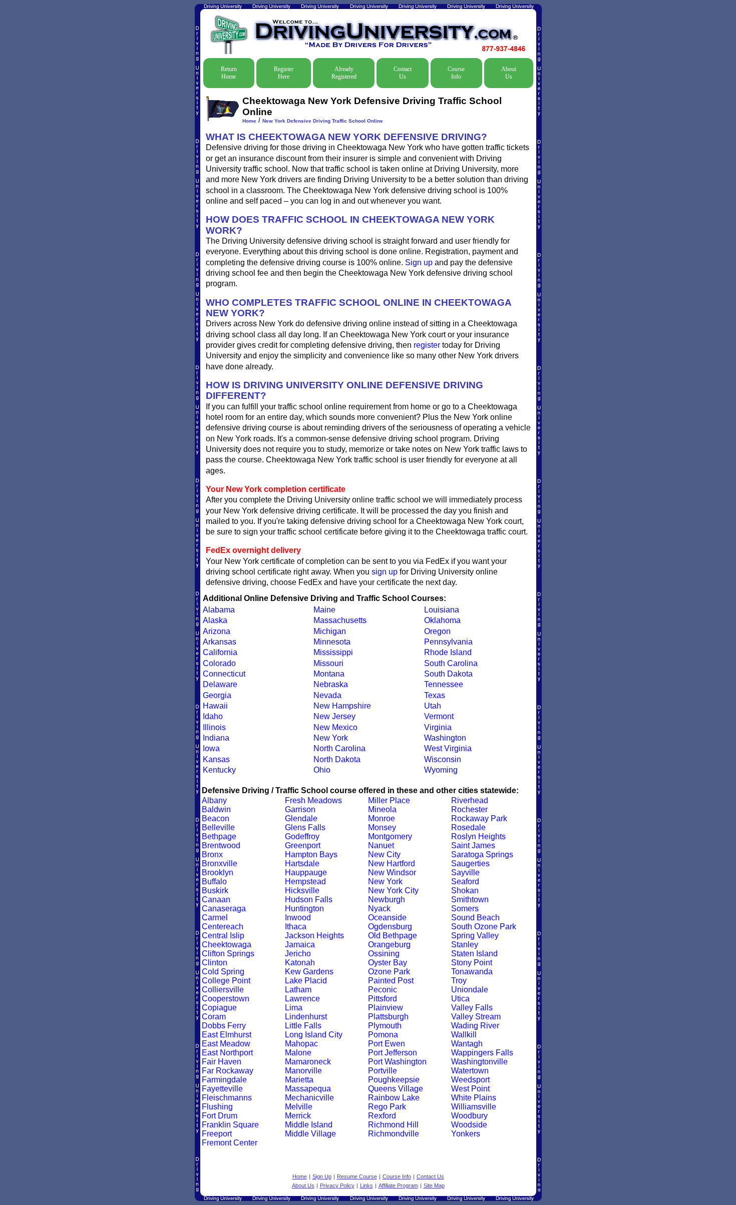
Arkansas (219, 642)
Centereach (222, 926)
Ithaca (295, 926)
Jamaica (300, 944)
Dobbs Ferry (224, 1025)
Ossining (384, 953)
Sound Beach (475, 917)
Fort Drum (219, 1115)
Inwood (298, 917)
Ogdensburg (390, 926)
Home (249, 121)
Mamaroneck (308, 1061)
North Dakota (336, 759)
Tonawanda (472, 971)
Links (366, 1185)
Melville (298, 1106)
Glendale (301, 818)
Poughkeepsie (394, 1079)
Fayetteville (222, 1088)
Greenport (302, 845)
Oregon (437, 631)
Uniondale (469, 989)
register (427, 345)
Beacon (215, 818)
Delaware (220, 684)
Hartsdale (302, 863)
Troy (459, 980)
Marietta (299, 1079)
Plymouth (385, 1025)
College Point (226, 980)
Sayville (465, 872)
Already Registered (343, 73)
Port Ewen (386, 1043)
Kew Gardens (309, 971)
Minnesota (331, 642)
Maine (324, 610)
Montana (328, 674)
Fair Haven (221, 1061)
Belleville (218, 827)
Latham (298, 989)
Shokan (465, 890)
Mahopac (301, 1043)
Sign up (419, 262)
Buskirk (215, 890)
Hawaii (215, 706)
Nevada (327, 695)
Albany (214, 800)
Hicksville (302, 890)
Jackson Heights (314, 935)
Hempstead (305, 881)
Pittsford (382, 998)
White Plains (473, 1097)
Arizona (216, 631)
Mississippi (333, 652)
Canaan (216, 899)
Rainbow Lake (394, 1097)
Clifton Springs (228, 953)
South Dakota (448, 674)
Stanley (464, 944)
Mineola (382, 809)
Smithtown (470, 899)
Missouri (328, 663)
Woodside (469, 1124)
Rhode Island (448, 652)
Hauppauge (306, 872)
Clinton (214, 962)
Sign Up (321, 1176)
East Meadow (226, 1043)
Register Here (283, 73)
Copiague (219, 1007)
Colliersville (223, 989)
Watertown (470, 1070)
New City (384, 854)
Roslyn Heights (478, 836)
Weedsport (470, 1079)
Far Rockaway (227, 1070)
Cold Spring (223, 971)
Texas (434, 695)
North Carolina (339, 748)
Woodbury (469, 1115)
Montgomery (390, 836)
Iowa (211, 748)
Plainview (385, 1007)
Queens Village (395, 1088)
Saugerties (470, 863)
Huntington (304, 908)
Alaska (215, 620)
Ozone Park (389, 971)
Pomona (383, 1034)
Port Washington (397, 1061)
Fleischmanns (227, 1097)
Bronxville (219, 863)
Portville (382, 1070)
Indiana (216, 738)
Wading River (475, 1025)
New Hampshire (342, 706)
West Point (470, 1088)
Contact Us (403, 73)
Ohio (321, 770)
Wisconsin (442, 759)
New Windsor (392, 872)
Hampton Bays (311, 854)
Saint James (473, 845)
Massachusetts (339, 620)
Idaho (213, 716)
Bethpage (219, 836)
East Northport (227, 1052)
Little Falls (303, 1025)
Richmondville (393, 1133)
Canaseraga (224, 908)
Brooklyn (217, 872)
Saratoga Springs (482, 854)
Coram (214, 1016)
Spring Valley (475, 935)
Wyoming (441, 770)
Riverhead (469, 800)
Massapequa (308, 1088)
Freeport (217, 1133)
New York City (393, 890)
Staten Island (474, 953)
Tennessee (443, 684)
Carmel (215, 917)
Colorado (219, 663)
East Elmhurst (226, 1034)
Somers (465, 908)
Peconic (382, 989)
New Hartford (391, 863)
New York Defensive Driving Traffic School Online (322, 121)
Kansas (216, 759)
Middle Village (310, 1133)
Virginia (438, 727)
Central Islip (223, 935)
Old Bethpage (392, 935)
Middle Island (308, 1124)
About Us (508, 73)
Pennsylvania (448, 642)
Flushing (217, 1106)
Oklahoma (442, 620)
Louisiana (441, 610)
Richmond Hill (393, 1124)
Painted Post (391, 980)
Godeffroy (302, 836)
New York (330, 738)
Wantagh (467, 1043)
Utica (460, 998)
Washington (445, 738)
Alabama (219, 610)
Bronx (212, 854)
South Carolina (451, 663)
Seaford (465, 881)
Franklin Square (230, 1124)
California (220, 652)
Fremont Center (229, 1142)
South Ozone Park (483, 926)
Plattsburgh (388, 1016)
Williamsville (473, 1106)
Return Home (229, 73)
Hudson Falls (308, 899)
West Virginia (448, 748)
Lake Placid (306, 980)
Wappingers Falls (482, 1052)
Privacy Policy (337, 1185)
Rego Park (387, 1106)
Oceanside (387, 917)
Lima (293, 1007)
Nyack (379, 908)
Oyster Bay (387, 962)
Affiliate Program (398, 1185)
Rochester (469, 809)
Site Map (434, 1185)
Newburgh (386, 899)
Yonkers (465, 1133)
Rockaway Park (479, 818)
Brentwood (221, 845)
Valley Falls (472, 1007)
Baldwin (216, 809)
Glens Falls (305, 827)
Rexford (382, 1115)
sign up (385, 571)
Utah (432, 706)
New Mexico (335, 727)
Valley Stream (476, 1016)
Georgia (217, 695)
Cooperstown (225, 998)
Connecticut (224, 674)
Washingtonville (479, 1061)
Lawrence (302, 998)
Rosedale (468, 827)
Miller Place (389, 800)
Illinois (214, 727)
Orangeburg (389, 944)
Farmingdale (224, 1079)
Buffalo (214, 881)
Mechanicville (309, 1097)
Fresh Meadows (313, 800)
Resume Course (357, 1176)
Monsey (382, 827)
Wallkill (464, 1034)
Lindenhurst (306, 1016)
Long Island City (313, 1034)
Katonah (300, 962)
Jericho (298, 953)
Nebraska (330, 684)
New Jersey (334, 716)
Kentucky (219, 770)
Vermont (439, 716)
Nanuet (381, 845)
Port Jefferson (392, 1052)
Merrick (298, 1115)
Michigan (329, 631)
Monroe (381, 818)
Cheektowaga (226, 944)
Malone (298, 1052)
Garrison (300, 809)
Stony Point (471, 962)
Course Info (456, 73)
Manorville (303, 1070)
